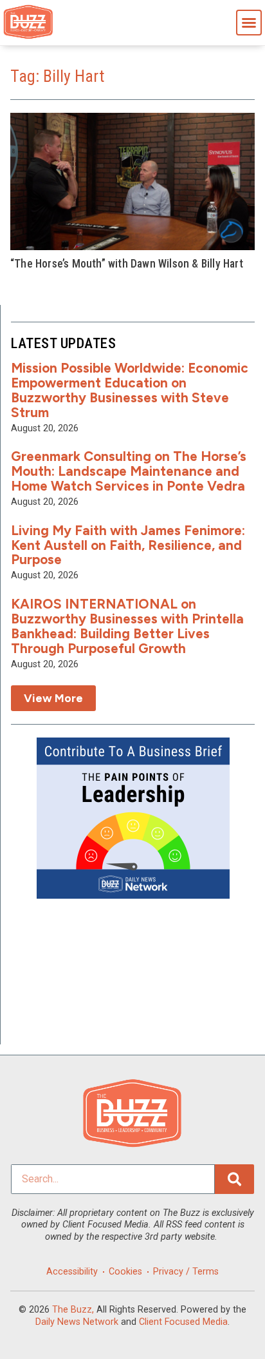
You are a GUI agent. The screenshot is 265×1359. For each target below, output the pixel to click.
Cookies (125, 1271)
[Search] (234, 1179)
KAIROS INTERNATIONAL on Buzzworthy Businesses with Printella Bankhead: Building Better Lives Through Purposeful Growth (127, 626)
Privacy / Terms (186, 1271)
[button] (249, 22)
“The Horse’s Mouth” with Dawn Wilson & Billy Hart (126, 263)
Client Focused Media (183, 1321)
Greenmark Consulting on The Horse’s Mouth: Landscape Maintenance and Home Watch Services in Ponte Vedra (128, 471)
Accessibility (72, 1271)
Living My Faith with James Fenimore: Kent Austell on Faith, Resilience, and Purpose (128, 545)
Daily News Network (76, 1321)
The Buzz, (73, 1309)
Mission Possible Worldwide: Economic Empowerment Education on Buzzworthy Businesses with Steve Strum (129, 390)
